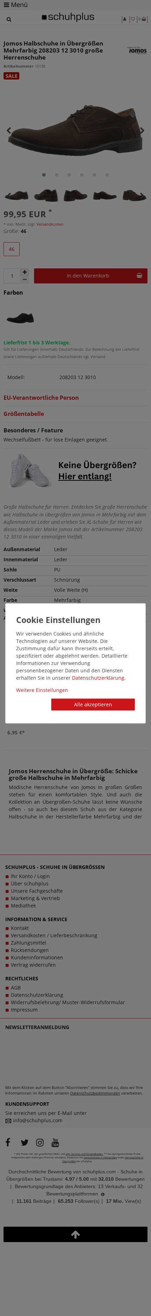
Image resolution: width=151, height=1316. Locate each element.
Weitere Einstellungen (42, 690)
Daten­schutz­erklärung (98, 677)
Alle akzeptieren (93, 704)
